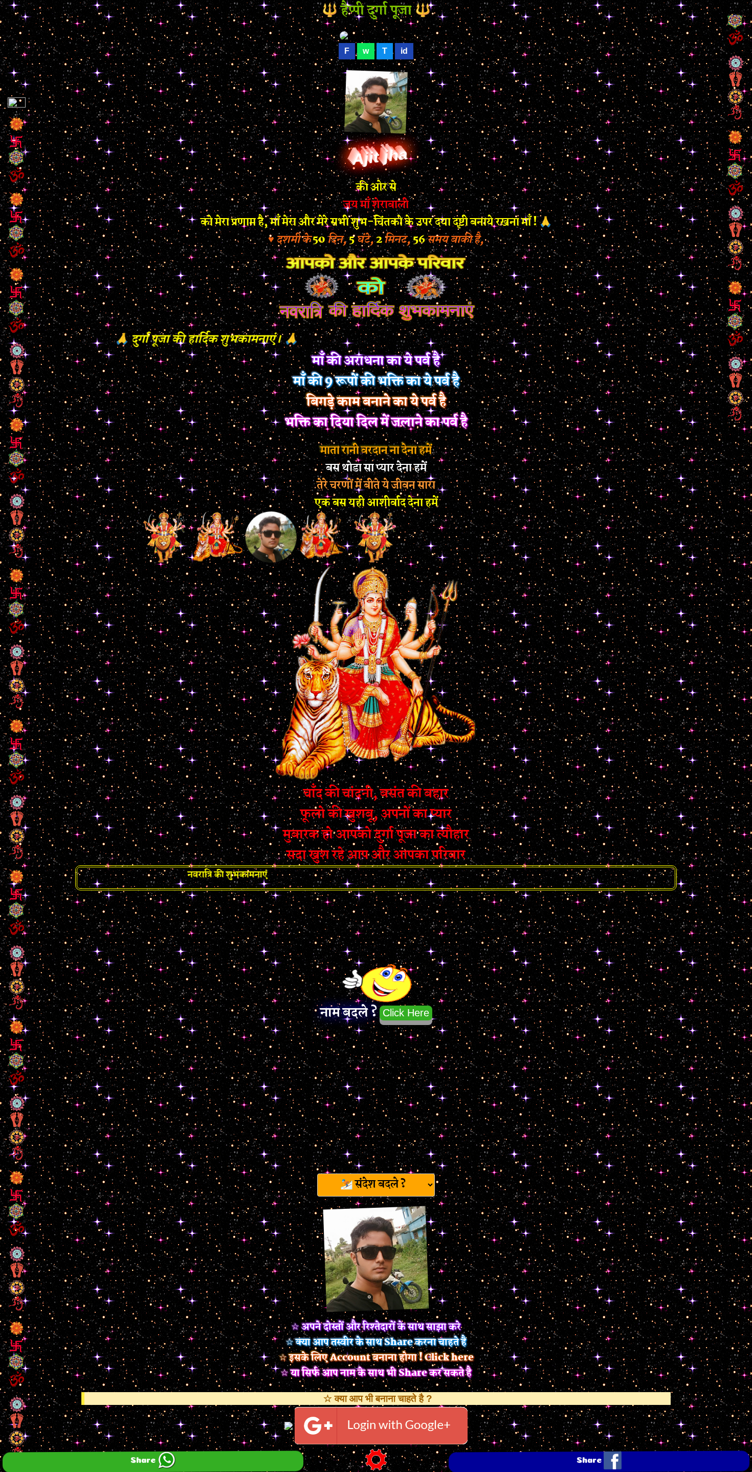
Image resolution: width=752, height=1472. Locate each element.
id (404, 51)
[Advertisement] (376, 1096)
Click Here (406, 1012)
